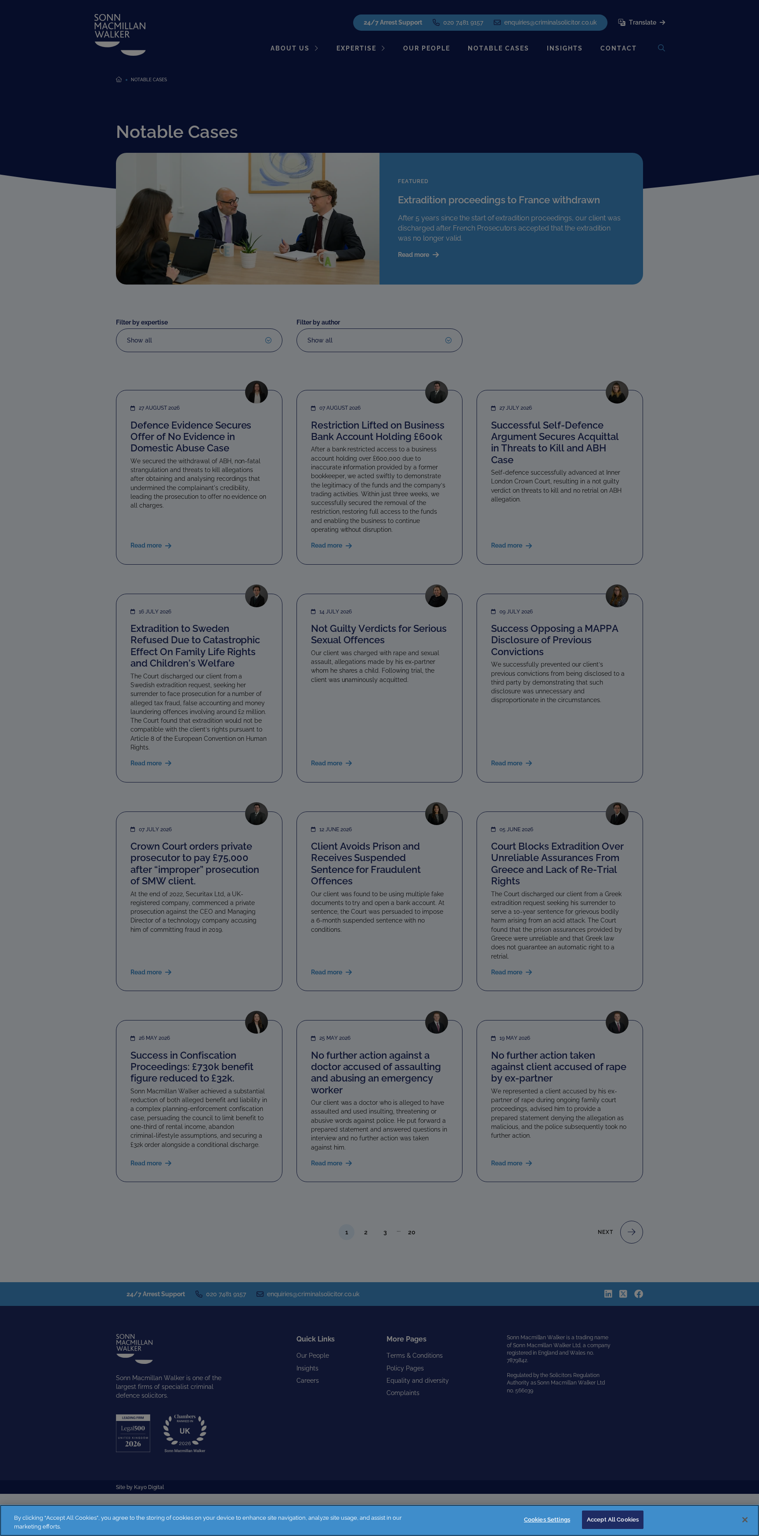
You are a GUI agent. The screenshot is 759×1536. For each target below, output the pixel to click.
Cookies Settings (547, 1519)
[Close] (745, 1519)
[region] (379, 1520)
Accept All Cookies (613, 1519)
